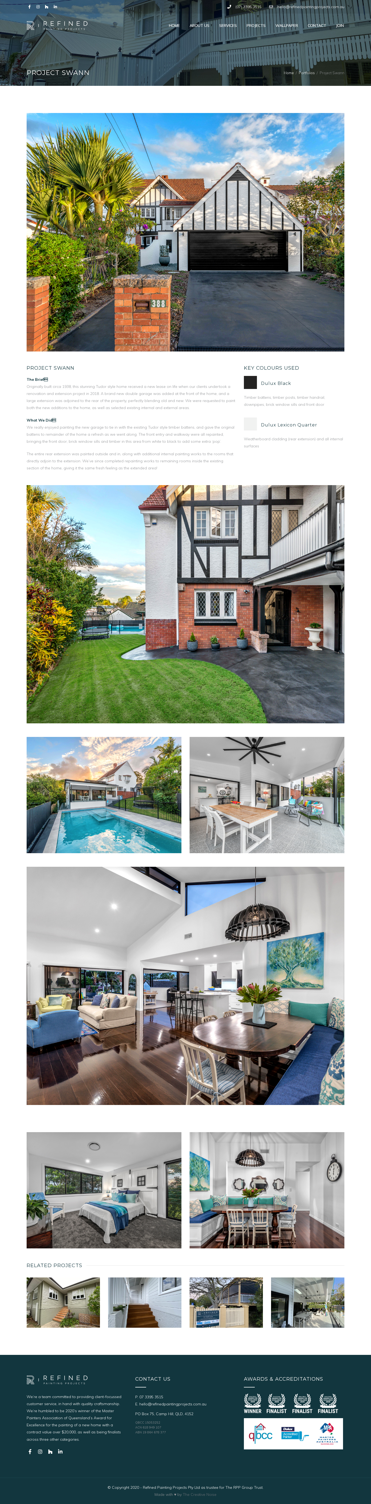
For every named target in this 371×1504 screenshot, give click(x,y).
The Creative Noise (199, 1494)
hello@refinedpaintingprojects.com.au (310, 6)
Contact (317, 25)
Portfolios (307, 73)
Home (174, 25)
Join (340, 25)
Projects (256, 25)
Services (228, 25)
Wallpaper (286, 25)
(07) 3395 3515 (248, 6)
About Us (199, 25)
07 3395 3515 (151, 1397)
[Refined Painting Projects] (57, 25)
